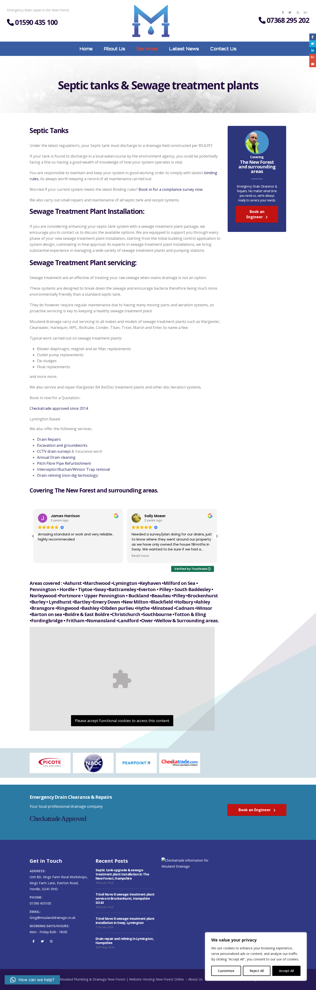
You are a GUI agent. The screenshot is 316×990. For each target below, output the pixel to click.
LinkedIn (312, 50)
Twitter (42, 941)
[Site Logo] (150, 20)
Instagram (51, 941)
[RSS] (297, 12)
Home (86, 48)
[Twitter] (290, 12)
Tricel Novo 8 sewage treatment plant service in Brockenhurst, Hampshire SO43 (125, 898)
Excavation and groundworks (62, 445)
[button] (216, 536)
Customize (226, 971)
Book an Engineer (255, 214)
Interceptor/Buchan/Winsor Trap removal (73, 469)
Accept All (286, 971)
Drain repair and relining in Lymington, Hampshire (125, 940)
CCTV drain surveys (54, 451)
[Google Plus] (305, 12)
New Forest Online (170, 979)
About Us (114, 48)
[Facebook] (283, 12)
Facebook (33, 941)
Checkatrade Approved (58, 818)
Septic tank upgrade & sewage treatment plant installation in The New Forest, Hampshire (122, 874)
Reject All (257, 971)
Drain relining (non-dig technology (67, 475)
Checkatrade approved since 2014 (59, 408)
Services (147, 48)
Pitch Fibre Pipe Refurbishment (64, 463)
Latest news (184, 48)
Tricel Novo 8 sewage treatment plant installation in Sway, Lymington (125, 920)
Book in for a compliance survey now (170, 189)
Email (312, 64)
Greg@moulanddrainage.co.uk (52, 917)
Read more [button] (140, 556)
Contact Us (223, 48)
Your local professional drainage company (66, 806)
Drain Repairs (49, 439)
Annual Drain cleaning (56, 457)
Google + (312, 57)
